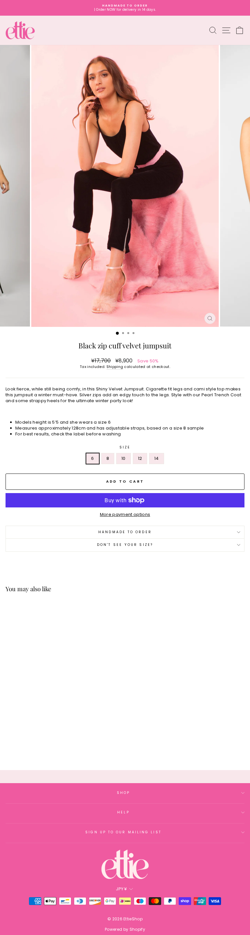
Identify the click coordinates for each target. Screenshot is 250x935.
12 (140, 458)
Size (125, 447)
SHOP (123, 792)
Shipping (114, 366)
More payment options (125, 515)
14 (156, 458)
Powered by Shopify (125, 929)
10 (123, 458)
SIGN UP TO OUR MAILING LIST (123, 832)
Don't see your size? (125, 544)
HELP (123, 812)
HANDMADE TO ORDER (125, 532)
